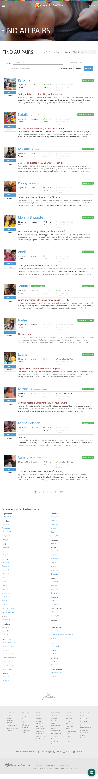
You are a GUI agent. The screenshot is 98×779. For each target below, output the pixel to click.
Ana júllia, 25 (6, 536)
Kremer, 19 (5, 680)
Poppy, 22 (5, 547)
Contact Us (83, 719)
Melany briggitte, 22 (9, 642)
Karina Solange (29, 423)
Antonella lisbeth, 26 (9, 657)
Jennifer (24, 286)
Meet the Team (85, 722)
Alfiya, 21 (54, 566)
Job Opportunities (85, 726)
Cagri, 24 (53, 653)
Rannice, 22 (54, 528)
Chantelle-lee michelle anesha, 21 (62, 635)
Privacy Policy (50, 765)
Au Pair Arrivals (56, 734)
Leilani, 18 (54, 612)
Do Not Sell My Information (43, 769)
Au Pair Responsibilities (56, 730)
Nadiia (23, 320)
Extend (24, 722)
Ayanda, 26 (54, 631)
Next (61, 491)
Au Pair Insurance (69, 743)
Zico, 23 (5, 589)
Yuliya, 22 (54, 555)
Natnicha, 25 (55, 646)
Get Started (90, 5)
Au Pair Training (12, 725)
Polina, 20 (54, 665)
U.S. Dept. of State (63, 765)
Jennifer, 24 (6, 627)
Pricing (24, 716)
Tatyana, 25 (54, 551)
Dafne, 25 (5, 635)
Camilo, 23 (5, 600)
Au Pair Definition (39, 722)
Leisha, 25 (54, 520)
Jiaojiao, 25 (6, 581)
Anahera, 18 (55, 616)
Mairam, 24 (54, 589)
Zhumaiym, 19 (55, 581)
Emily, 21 (5, 555)
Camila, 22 (5, 650)
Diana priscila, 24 (8, 665)
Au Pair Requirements (55, 724)
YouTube (68, 752)
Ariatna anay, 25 (7, 661)
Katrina (23, 388)
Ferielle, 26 (5, 677)
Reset (78, 68)
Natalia (23, 114)
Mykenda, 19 (6, 532)
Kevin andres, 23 (7, 654)
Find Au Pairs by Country (52, 52)
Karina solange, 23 (8, 646)
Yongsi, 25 (5, 570)
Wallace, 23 (6, 528)
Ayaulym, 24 (55, 558)
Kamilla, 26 (54, 562)
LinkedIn (59, 752)
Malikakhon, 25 (56, 672)
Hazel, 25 (54, 638)
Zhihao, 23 (5, 574)
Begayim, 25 (55, 585)
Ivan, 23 (4, 604)
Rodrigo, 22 (6, 539)
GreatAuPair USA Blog (84, 731)
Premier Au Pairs (76, 62)
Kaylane (24, 149)
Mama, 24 (54, 600)
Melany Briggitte (30, 217)
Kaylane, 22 (6, 524)
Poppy (22, 183)
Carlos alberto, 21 (8, 608)
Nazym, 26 (54, 570)
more (79, 102)
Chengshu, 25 (6, 562)
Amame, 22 (54, 543)
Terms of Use (37, 765)
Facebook (44, 752)
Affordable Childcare (25, 726)
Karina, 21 (5, 631)
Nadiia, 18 (54, 661)
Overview (39, 718)
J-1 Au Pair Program (54, 719)
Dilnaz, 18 (54, 593)
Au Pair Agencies (83, 736)
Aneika (23, 251)
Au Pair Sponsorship (70, 722)
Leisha (23, 354)
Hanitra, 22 (54, 604)
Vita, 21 (53, 623)
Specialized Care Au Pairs (20, 68)
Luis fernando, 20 (8, 612)
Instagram (78, 752)
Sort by (68, 52)
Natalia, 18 (5, 597)
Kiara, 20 (53, 532)
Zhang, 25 (5, 585)
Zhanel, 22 (54, 574)
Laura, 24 (5, 551)
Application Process (69, 727)
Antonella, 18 (6, 517)
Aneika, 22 (54, 517)
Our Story (83, 716)
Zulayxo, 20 (54, 676)
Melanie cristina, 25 (8, 669)
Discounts (25, 719)
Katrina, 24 (54, 524)
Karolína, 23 (6, 619)
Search (88, 68)
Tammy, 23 (6, 566)
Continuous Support (40, 733)
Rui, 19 (4, 578)
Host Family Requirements (40, 727)
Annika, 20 (54, 536)
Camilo (23, 457)
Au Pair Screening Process (10, 720)
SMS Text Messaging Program (66, 769)
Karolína (24, 80)
